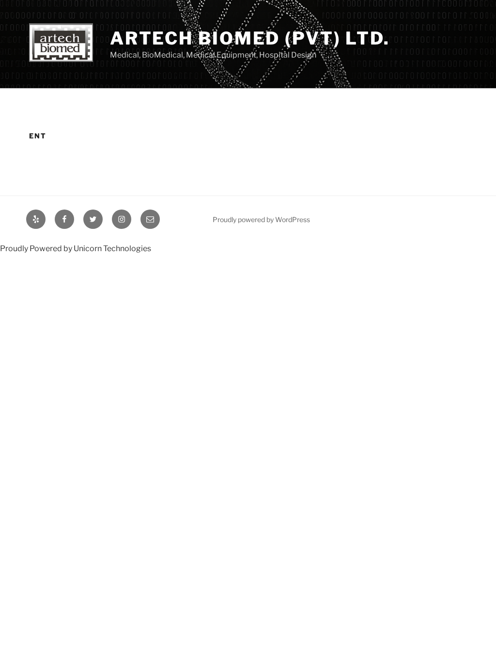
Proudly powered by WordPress (261, 219)
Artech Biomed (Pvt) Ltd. (250, 38)
